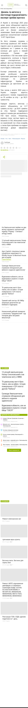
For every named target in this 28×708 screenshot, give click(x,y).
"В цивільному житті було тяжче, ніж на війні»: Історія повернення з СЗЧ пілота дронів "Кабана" (12, 291)
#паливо (3, 138)
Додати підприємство (14, 450)
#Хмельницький (16, 138)
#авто (10, 138)
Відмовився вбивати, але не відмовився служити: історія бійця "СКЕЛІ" (12, 279)
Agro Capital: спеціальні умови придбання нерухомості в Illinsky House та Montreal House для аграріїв (14, 254)
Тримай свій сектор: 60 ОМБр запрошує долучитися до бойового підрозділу (13, 303)
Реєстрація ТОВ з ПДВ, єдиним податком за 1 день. (14, 618)
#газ (6, 138)
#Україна (23, 138)
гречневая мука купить (11, 539)
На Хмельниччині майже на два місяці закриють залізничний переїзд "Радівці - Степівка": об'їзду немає (14, 230)
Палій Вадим (7, 142)
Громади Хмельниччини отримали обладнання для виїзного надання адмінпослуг (13, 268)
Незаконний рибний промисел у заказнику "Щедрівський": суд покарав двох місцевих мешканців (14, 314)
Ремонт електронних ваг (11, 519)
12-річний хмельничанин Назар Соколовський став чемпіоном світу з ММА (14, 242)
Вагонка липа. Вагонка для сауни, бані (12, 561)
